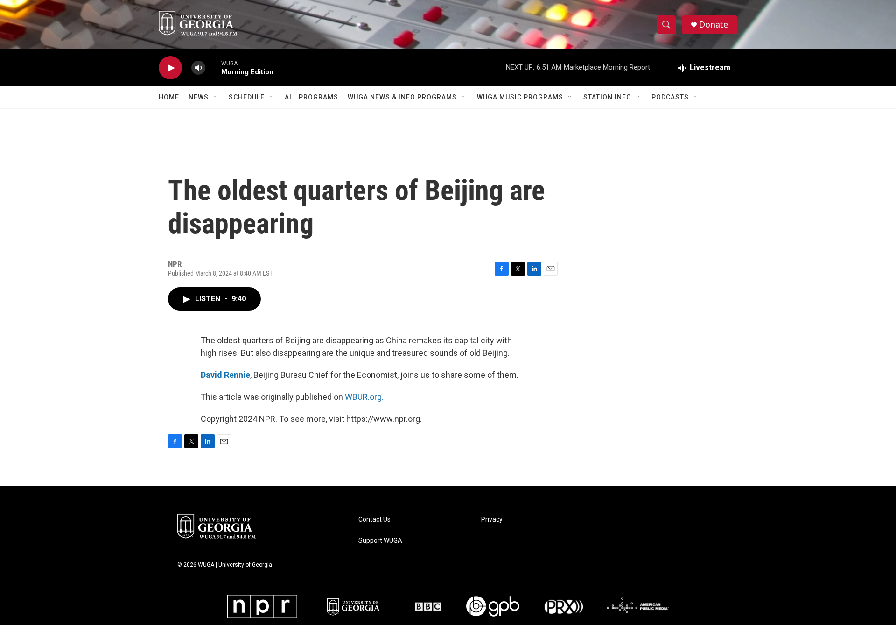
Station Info (607, 97)
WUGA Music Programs (520, 97)
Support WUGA (380, 540)
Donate (713, 24)
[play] (170, 68)
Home (169, 97)
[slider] (213, 67)
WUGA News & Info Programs (402, 97)
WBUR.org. (364, 397)
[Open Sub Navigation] (215, 97)
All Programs (311, 97)
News (199, 97)
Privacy (492, 519)
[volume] (198, 67)
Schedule (247, 97)
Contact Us (374, 519)
